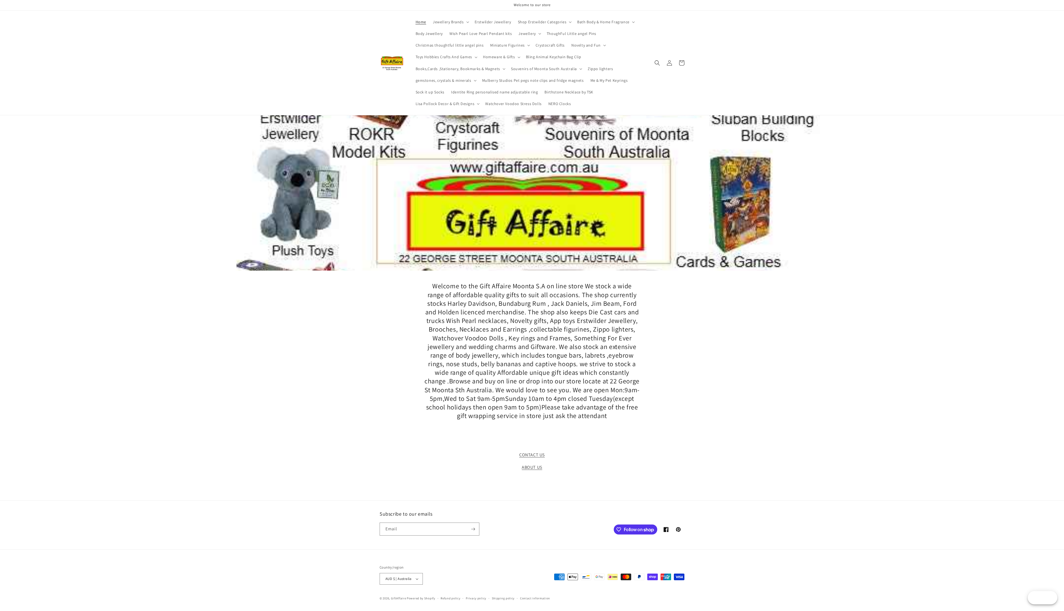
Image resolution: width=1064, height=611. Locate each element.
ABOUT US (532, 467)
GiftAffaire (398, 598)
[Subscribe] (473, 529)
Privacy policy (476, 598)
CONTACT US (532, 455)
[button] (450, 22)
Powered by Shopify (421, 598)
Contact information (535, 598)
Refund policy (450, 598)
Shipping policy (503, 598)
